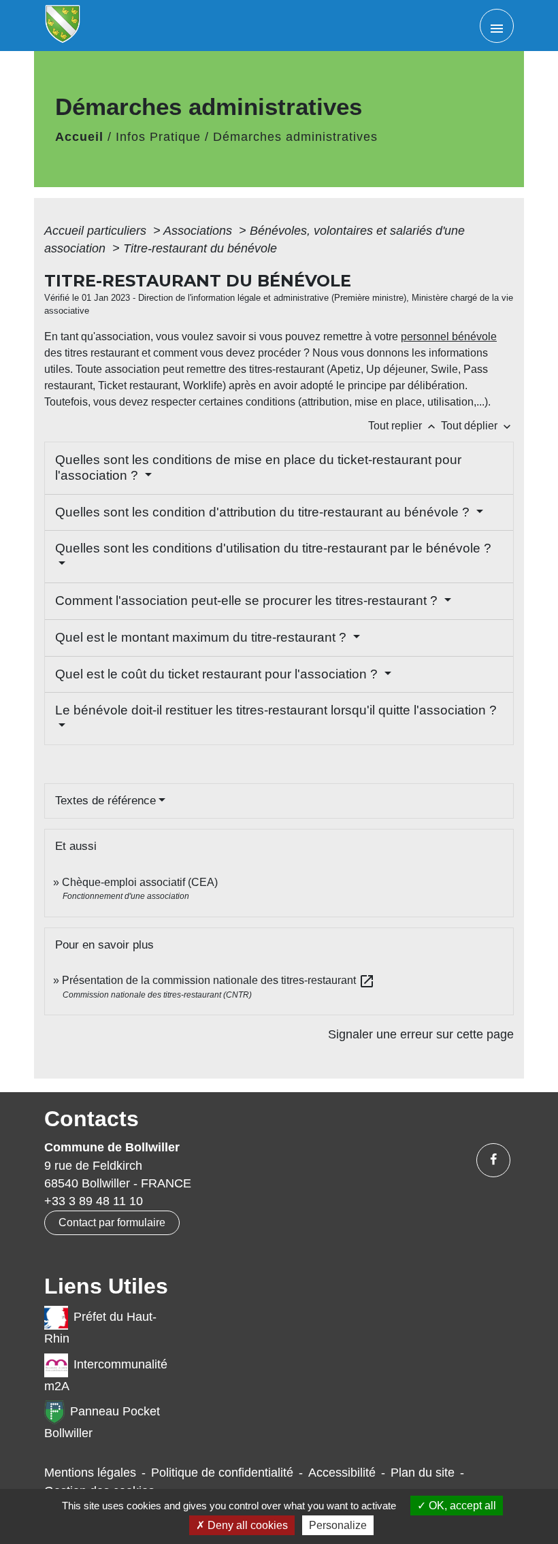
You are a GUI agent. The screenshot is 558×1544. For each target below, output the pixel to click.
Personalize (338, 1525)
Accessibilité (342, 1472)
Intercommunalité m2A (105, 1375)
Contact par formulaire (112, 1222)
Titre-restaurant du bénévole (200, 248)
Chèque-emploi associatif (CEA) (140, 882)
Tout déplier (477, 425)
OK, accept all (461, 1505)
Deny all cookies (246, 1525)
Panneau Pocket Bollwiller (102, 1422)
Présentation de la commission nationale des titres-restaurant (218, 980)
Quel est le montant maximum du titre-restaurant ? (202, 637)
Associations (199, 230)
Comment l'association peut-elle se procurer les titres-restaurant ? (248, 600)
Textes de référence (105, 800)
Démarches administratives (295, 137)
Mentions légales (90, 1472)
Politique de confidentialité (222, 1472)
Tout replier (403, 425)
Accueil (79, 137)
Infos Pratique (158, 137)
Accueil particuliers (97, 230)
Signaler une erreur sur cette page (421, 1034)
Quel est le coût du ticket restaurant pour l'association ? (218, 674)
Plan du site (423, 1472)
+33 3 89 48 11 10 (93, 1201)
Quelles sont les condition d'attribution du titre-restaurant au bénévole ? (264, 512)
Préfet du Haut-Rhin (100, 1327)
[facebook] (493, 1160)
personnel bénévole (449, 336)
